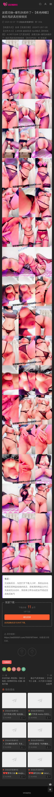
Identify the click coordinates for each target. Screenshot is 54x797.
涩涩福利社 (10, 4)
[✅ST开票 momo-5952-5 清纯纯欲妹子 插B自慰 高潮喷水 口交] (40, 700)
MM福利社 (27, 793)
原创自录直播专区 (26, 22)
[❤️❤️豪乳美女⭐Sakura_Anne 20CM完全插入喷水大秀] (40, 759)
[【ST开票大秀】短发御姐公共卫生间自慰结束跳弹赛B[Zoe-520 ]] (14, 700)
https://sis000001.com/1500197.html (21, 637)
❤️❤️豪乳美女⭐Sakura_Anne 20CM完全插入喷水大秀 (40, 773)
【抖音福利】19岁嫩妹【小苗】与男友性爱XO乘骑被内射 (40, 743)
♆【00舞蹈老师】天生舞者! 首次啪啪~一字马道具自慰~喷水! (14, 743)
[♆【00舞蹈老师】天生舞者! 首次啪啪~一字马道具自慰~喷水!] (14, 730)
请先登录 (27, 617)
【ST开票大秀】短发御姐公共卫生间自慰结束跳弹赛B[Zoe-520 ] (14, 714)
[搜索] (40, 4)
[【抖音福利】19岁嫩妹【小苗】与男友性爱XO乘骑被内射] (40, 730)
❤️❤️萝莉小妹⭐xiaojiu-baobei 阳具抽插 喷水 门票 (14, 773)
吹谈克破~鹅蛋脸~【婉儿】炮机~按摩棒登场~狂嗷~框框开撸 (14, 681)
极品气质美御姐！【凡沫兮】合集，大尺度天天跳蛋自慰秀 (40, 681)
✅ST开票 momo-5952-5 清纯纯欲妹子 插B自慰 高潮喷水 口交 (40, 714)
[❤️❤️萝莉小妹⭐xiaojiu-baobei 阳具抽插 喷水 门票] (14, 759)
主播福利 (6, 662)
